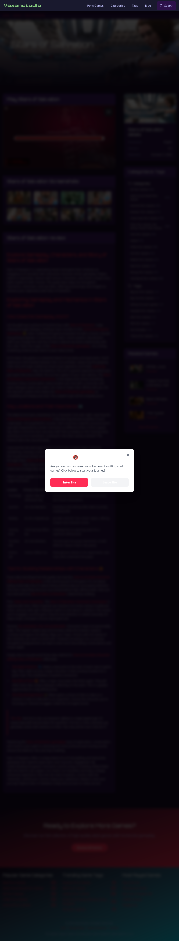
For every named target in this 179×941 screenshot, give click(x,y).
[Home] (22, 5)
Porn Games (95, 6)
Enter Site (69, 482)
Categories (118, 6)
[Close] (127, 455)
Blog (148, 6)
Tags (135, 6)
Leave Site (110, 482)
